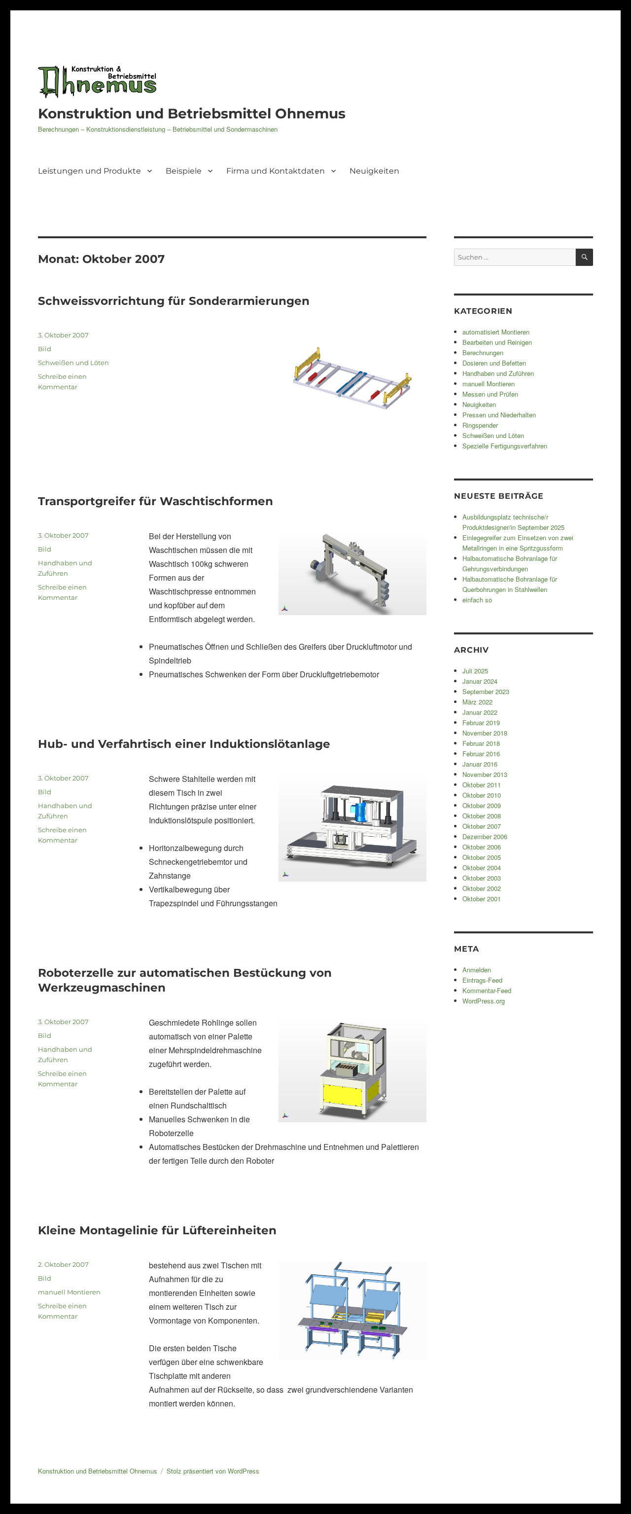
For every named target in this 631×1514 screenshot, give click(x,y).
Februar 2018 (481, 743)
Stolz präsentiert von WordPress (213, 1471)
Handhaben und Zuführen (498, 373)
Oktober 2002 (481, 888)
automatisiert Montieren (495, 331)
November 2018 (484, 733)
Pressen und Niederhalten (499, 414)
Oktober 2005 (481, 857)
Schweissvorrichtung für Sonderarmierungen (174, 301)
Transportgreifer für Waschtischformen (155, 501)
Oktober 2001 (481, 898)
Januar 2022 (479, 712)
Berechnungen (482, 352)
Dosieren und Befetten (494, 363)
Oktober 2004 (481, 867)
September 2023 (485, 691)
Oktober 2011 (481, 784)
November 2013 (484, 774)
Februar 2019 (481, 722)
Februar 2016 (481, 753)
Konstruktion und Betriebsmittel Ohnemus (192, 113)
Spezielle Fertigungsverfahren (504, 445)
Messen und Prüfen (490, 394)
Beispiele (184, 171)
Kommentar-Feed (486, 990)
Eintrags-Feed (482, 980)
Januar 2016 (479, 764)
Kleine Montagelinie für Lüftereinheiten (157, 1230)
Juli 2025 (475, 670)
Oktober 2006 (481, 846)
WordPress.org (483, 1000)
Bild (44, 349)
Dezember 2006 (484, 836)
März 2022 (477, 701)
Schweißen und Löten (73, 363)
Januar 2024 (479, 681)
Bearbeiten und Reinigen (497, 342)
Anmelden (476, 969)
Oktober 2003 (481, 878)
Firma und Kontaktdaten (275, 171)
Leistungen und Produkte (89, 171)
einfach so (477, 599)
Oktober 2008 (481, 815)
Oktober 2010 (481, 795)
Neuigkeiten (374, 171)
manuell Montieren (69, 1292)
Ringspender (480, 425)
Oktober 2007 (481, 826)
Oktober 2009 (481, 805)
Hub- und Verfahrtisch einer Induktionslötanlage (184, 744)
